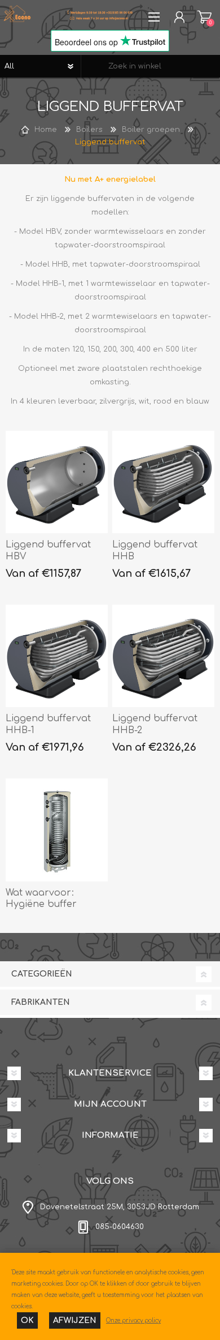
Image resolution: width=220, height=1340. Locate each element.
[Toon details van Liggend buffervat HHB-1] (57, 656)
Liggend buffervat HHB (154, 551)
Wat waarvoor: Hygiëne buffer (41, 899)
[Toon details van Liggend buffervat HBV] (57, 482)
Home (45, 130)
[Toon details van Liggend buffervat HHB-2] (163, 656)
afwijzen (74, 1320)
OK (27, 1320)
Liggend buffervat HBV (48, 551)
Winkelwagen (204, 17)
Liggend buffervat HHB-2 (154, 724)
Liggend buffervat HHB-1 (48, 724)
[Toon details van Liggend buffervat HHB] (163, 482)
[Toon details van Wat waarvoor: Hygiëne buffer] (57, 829)
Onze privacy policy (133, 1320)
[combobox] (150, 66)
